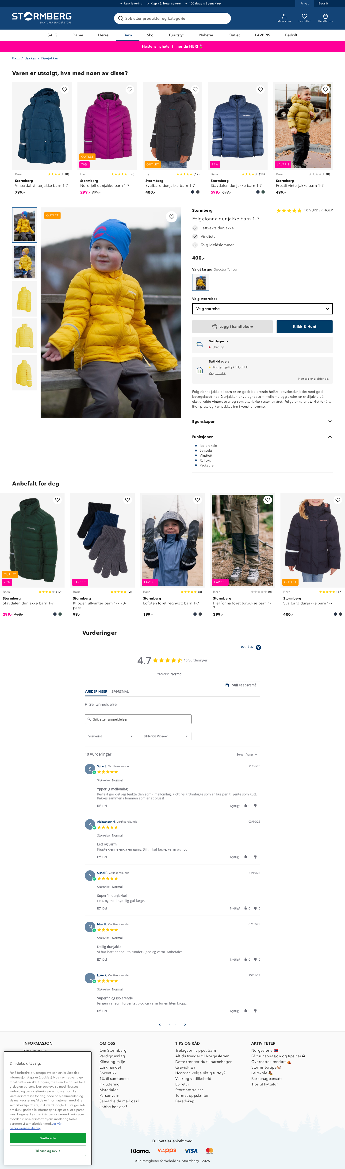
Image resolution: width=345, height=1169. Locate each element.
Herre (103, 35)
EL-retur (182, 1084)
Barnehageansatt (266, 1078)
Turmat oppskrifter (192, 1095)
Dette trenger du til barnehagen (203, 1061)
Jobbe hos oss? (113, 1106)
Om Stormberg (113, 1050)
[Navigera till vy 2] (24, 262)
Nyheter (206, 35)
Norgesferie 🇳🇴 (265, 1050)
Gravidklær (185, 1067)
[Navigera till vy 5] (24, 372)
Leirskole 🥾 (262, 1073)
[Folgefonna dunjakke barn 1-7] (200, 282)
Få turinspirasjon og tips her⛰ (278, 1056)
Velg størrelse (208, 308)
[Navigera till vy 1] (24, 225)
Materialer (109, 1090)
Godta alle (48, 1138)
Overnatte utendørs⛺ (271, 1061)
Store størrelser (189, 1090)
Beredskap (185, 1101)
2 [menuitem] (175, 1025)
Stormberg (202, 210)
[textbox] (259, 756)
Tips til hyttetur (264, 1084)
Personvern (109, 1095)
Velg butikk (217, 373)
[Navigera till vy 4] (24, 336)
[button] (104, 805)
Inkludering (110, 1084)
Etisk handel (110, 1067)
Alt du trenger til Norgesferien (202, 1056)
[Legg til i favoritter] (64, 89)
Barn (127, 35)
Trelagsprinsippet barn (195, 1050)
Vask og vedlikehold (193, 1078)
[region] (48, 1108)
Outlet (234, 35)
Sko (150, 35)
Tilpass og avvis (47, 1151)
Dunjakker (49, 58)
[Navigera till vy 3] (24, 299)
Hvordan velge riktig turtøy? (200, 1073)
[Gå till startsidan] (42, 18)
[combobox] (110, 736)
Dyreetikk (108, 1073)
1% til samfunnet (114, 1078)
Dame (78, 35)
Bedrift (291, 35)
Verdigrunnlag (112, 1056)
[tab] (241, 685)
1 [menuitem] (170, 1025)
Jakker (30, 58)
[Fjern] (224, 18)
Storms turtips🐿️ (266, 1067)
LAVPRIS (262, 35)
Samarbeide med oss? (119, 1101)
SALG (53, 35)
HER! (193, 46)
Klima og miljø (113, 1061)
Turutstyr (176, 35)
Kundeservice (35, 1050)
